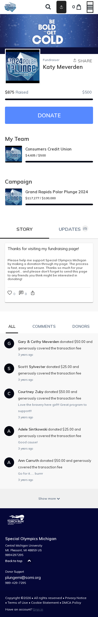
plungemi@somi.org (23, 577)
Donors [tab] (81, 326)
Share (84, 60)
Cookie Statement (45, 602)
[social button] (61, 7)
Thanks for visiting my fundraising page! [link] (43, 248)
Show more (47, 498)
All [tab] (11, 326)
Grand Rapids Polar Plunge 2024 (56, 191)
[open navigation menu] (90, 7)
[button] (33, 293)
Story (24, 229)
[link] (23, 293)
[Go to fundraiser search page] (48, 7)
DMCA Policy (71, 602)
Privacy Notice (76, 598)
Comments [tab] (44, 326)
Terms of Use (18, 602)
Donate (49, 115)
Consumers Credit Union (48, 149)
